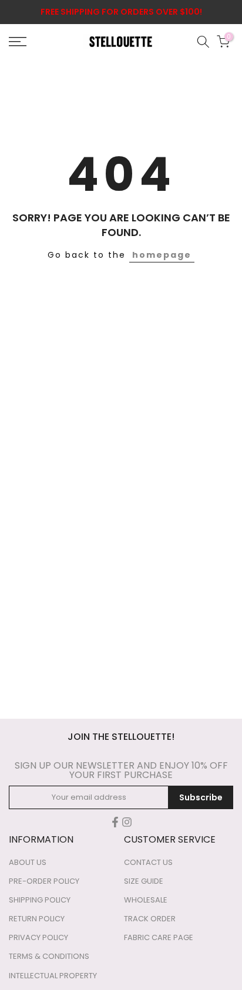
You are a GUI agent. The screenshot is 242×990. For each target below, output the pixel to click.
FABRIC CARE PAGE (158, 937)
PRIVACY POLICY (38, 937)
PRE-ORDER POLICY (44, 881)
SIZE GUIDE (143, 881)
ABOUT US (27, 862)
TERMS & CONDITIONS (49, 956)
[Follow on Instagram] (127, 822)
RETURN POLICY (37, 919)
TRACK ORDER (150, 919)
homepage (161, 255)
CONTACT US (148, 862)
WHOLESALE (145, 900)
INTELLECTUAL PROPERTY (53, 976)
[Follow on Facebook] (115, 822)
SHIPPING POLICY (39, 900)
